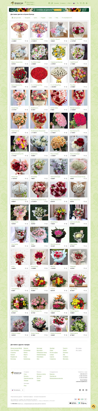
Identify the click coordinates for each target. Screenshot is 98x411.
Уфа (64, 354)
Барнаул (13, 354)
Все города (78, 348)
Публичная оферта (28, 396)
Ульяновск (65, 352)
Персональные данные (16, 396)
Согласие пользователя (40, 396)
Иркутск (26, 354)
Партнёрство (53, 376)
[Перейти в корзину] (83, 3)
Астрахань (13, 352)
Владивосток (14, 356)
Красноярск (39, 350)
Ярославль (65, 359)
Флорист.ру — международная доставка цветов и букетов (31, 403)
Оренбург (52, 348)
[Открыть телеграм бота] (83, 390)
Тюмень (65, 350)
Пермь (51, 350)
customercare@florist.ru (81, 381)
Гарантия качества (28, 378)
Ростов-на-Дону (54, 352)
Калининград (27, 359)
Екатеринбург (27, 350)
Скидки (38, 380)
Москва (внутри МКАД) (16, 348)
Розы (25, 385)
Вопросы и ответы (41, 374)
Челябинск (65, 356)
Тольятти (65, 348)
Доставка (39, 376)
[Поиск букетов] (77, 3)
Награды (26, 380)
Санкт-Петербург (15, 350)
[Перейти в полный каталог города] (17, 3)
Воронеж (26, 348)
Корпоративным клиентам (56, 378)
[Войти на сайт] (86, 3)
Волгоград (13, 359)
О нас (25, 374)
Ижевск (25, 352)
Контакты (26, 376)
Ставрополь (53, 359)
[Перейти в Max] (86, 390)
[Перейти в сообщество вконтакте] (80, 390)
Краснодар (39, 348)
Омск (38, 359)
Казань (25, 356)
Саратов (52, 356)
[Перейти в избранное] (80, 3)
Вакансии (52, 374)
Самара (52, 354)
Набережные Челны (42, 352)
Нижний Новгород (41, 354)
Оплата (38, 378)
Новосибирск (40, 356)
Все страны (79, 350)
